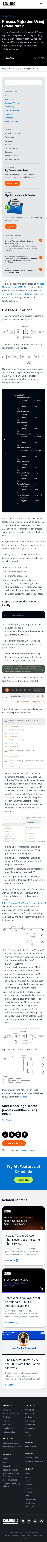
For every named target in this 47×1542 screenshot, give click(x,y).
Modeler (6, 1417)
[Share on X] (5, 1134)
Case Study (9, 107)
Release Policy (9, 1432)
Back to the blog (15, 1143)
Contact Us (29, 1507)
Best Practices (31, 1421)
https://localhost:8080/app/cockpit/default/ (24, 903)
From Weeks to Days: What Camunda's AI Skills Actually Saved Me (22, 1302)
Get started (12, 183)
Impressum (37, 1536)
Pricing (6, 1421)
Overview (7, 1410)
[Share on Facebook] (12, 1134)
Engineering (9, 137)
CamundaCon (10, 118)
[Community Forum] (29, 1521)
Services (28, 1481)
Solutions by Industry (11, 1443)
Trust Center (30, 1503)
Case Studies (30, 1424)
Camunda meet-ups (11, 1466)
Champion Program (11, 1470)
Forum (5, 1459)
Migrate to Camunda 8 (34, 1461)
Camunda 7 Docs (31, 1458)
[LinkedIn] (22, 1521)
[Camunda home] (9, 4)
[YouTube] (35, 1521)
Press (27, 1495)
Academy (28, 1417)
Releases (8, 152)
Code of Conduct (10, 1480)
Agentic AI (9, 99)
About (27, 1473)
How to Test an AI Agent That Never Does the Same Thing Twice (22, 1239)
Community (9, 141)
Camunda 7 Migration (13, 103)
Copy (40, 392)
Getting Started (8, 16)
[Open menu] (41, 4)
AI (6, 96)
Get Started (7, 1120)
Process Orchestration (14, 133)
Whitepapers (30, 1428)
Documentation (31, 1413)
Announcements (11, 156)
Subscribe (29, 1435)
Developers (29, 1410)
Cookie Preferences (31, 1532)
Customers (29, 1484)
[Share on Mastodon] (25, 1134)
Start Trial (23, 1180)
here (25, 1096)
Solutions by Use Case (12, 1447)
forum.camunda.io (28, 1150)
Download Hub (30, 1447)
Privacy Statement (11, 1536)
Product (8, 144)
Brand (23, 1539)
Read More (10, 1260)
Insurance (9, 114)
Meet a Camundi (11, 121)
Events (6, 1462)
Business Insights (12, 159)
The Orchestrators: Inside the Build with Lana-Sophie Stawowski (23, 1364)
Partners (28, 1488)
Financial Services (12, 110)
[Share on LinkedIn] (18, 1134)
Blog (4, 68)
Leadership (29, 1492)
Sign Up (10, 226)
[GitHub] (41, 1521)
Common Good (30, 1499)
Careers (28, 1477)
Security (6, 1424)
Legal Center (8, 1428)
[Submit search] (39, 82)
